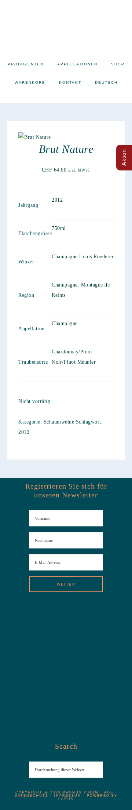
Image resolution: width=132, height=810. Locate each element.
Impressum (67, 796)
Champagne (65, 323)
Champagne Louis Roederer (83, 256)
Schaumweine (59, 422)
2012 (57, 200)
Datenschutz (31, 796)
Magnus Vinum (66, 25)
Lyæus (66, 799)
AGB (108, 792)
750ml (59, 228)
